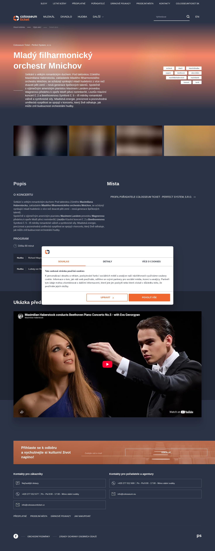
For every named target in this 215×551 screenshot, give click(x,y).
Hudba (82, 16)
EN (197, 16)
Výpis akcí (37, 27)
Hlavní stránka (19, 27)
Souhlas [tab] (63, 261)
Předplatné (78, 3)
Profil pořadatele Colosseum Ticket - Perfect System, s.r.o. (151, 197)
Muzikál (49, 16)
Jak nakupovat (82, 516)
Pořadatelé (98, 3)
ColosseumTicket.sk (187, 3)
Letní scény (59, 3)
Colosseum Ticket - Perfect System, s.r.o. (32, 45)
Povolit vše (149, 297)
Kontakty (164, 3)
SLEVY (44, 3)
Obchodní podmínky (38, 536)
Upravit (105, 297)
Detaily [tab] (107, 261)
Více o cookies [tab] (151, 261)
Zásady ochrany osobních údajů (78, 536)
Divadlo (66, 16)
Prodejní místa (144, 3)
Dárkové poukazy (121, 3)
